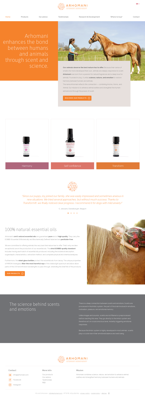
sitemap (104, 393)
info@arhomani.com (55, 393)
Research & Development (89, 17)
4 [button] (77, 214)
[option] (101, 51)
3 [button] (74, 214)
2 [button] (71, 214)
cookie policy (95, 393)
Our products (13, 273)
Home (7, 17)
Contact (136, 17)
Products (24, 17)
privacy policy (85, 393)
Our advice (43, 17)
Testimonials (63, 17)
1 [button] (68, 214)
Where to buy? (116, 17)
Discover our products (76, 98)
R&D (44, 383)
